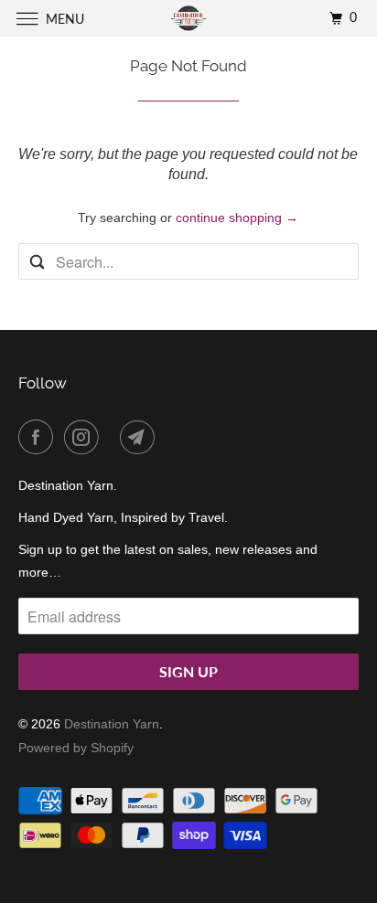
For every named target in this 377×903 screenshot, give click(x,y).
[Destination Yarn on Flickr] (112, 437)
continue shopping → (237, 217)
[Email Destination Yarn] (141, 437)
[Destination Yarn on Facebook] (39, 437)
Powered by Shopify (76, 747)
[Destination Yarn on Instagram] (85, 437)
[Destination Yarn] (188, 18)
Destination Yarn (111, 724)
